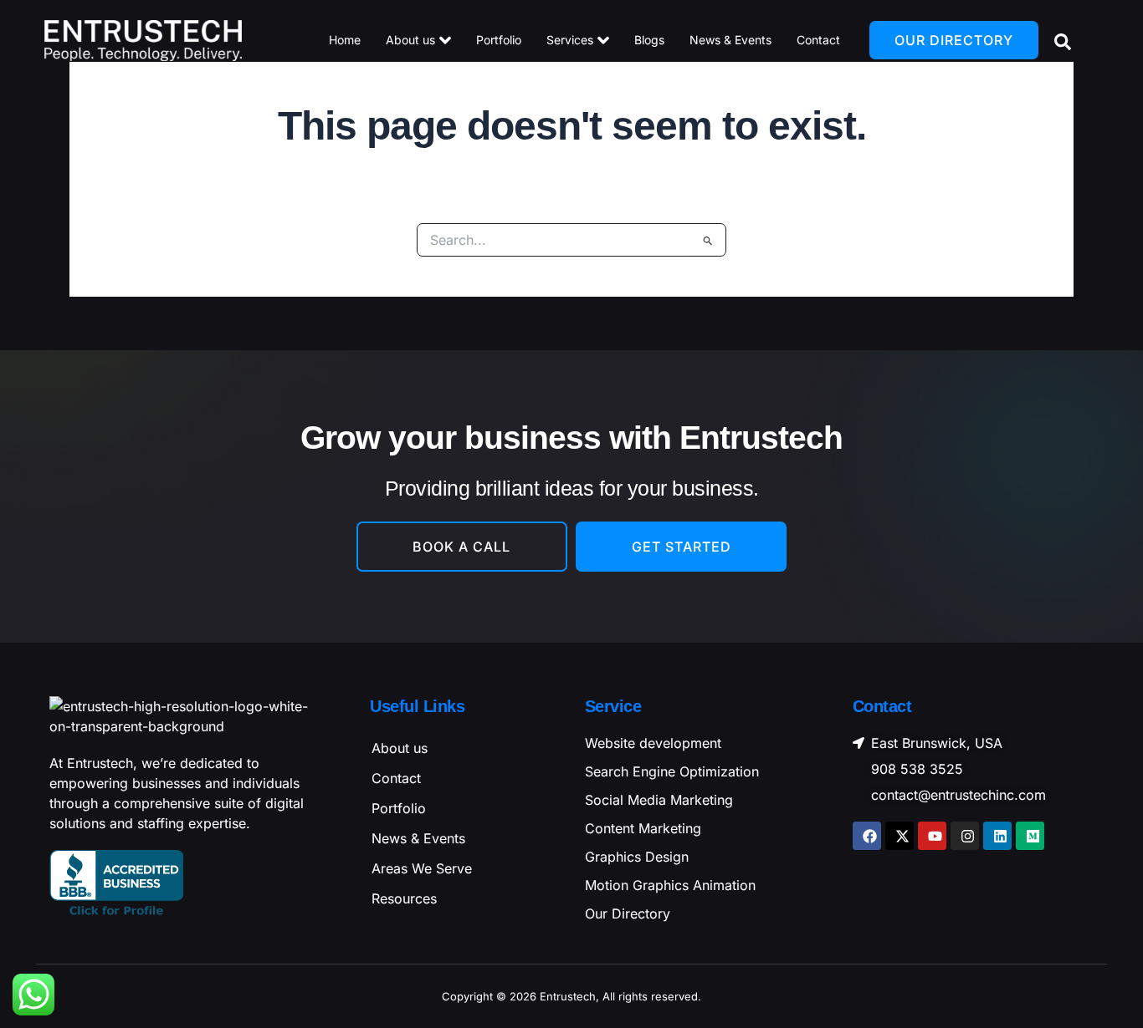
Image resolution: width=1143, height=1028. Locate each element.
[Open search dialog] (1059, 40)
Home (345, 40)
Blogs (649, 40)
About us (410, 40)
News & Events (730, 40)
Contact (818, 40)
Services (569, 40)
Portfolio (498, 40)
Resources (404, 898)
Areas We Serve (422, 868)
